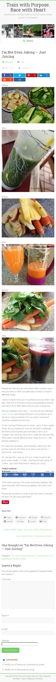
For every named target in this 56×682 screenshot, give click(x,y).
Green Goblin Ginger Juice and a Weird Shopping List (27, 529)
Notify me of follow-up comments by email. (25, 664)
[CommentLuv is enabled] (12, 660)
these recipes (8, 414)
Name (5, 615)
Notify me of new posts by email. (20, 669)
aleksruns (8, 62)
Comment (6, 579)
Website (5, 641)
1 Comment (25, 68)
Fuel (22, 62)
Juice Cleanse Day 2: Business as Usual (35, 536)
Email (5, 629)
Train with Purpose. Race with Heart (28, 7)
